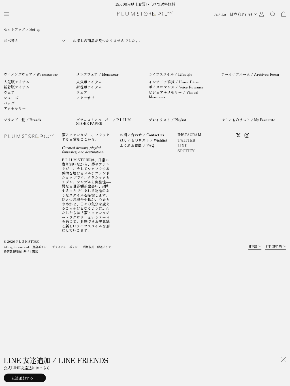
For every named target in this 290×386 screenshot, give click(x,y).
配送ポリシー (105, 247)
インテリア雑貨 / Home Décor (174, 81)
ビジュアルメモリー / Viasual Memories (173, 94)
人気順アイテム (16, 81)
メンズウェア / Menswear (97, 74)
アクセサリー (15, 108)
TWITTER (186, 140)
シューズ (11, 97)
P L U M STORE (27, 241)
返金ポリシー (40, 247)
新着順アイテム (16, 87)
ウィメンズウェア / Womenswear (31, 74)
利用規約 (88, 247)
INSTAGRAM (189, 134)
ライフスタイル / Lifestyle (170, 74)
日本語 (253, 246)
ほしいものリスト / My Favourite (248, 119)
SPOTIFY (186, 150)
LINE (182, 145)
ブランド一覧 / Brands (22, 119)
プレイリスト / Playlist (167, 119)
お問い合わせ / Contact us (142, 134)
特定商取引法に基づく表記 (21, 251)
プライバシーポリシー (66, 247)
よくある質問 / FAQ (137, 145)
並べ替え (11, 40)
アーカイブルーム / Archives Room (250, 74)
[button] (273, 14)
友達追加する (22, 378)
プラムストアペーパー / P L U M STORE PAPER (103, 121)
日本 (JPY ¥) (241, 14)
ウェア (9, 92)
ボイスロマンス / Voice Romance (176, 87)
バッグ (9, 103)
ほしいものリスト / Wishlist (143, 140)
